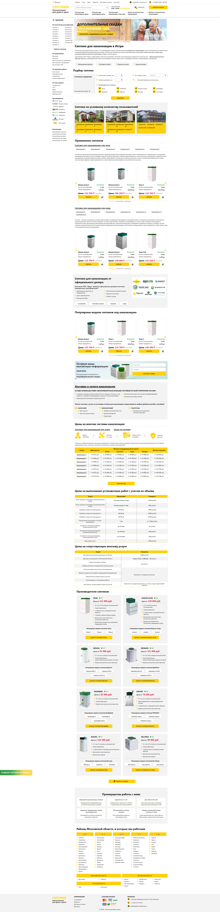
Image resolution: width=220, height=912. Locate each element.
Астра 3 (134, 632)
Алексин (81, 838)
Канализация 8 (154, 149)
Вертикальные (56, 94)
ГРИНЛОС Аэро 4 (154, 716)
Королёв (99, 855)
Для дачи (55, 58)
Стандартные (56, 85)
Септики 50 (68, 36)
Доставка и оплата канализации (95, 386)
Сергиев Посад (137, 855)
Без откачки (55, 72)
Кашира (99, 847)
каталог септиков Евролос (99, 681)
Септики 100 (68, 40)
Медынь (117, 840)
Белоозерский (83, 847)
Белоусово (82, 849)
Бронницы (82, 855)
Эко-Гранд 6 (160, 764)
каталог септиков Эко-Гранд (145, 770)
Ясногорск (104, 887)
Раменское (136, 847)
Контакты (117, 2)
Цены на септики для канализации (135, 13)
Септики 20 (68, 29)
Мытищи (117, 847)
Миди (54, 89)
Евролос (61, 106)
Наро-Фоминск (119, 849)
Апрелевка (82, 840)
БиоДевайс (62, 112)
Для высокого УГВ (57, 65)
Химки (153, 847)
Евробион (62, 109)
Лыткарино (100, 864)
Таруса (153, 840)
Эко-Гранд (62, 123)
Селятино (136, 853)
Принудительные (57, 74)
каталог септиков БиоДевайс (99, 726)
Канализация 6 (139, 149)
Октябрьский (119, 860)
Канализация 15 (157, 212)
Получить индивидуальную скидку (96, 34)
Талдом (153, 838)
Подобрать (120, 98)
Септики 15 (68, 27)
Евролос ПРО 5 (107, 671)
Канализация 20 (81, 214)
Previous (74, 181)
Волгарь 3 (87, 764)
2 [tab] (119, 201)
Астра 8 (146, 632)
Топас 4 (141, 185)
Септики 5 (55, 34)
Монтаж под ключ (123, 64)
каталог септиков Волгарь (99, 770)
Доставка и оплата (106, 2)
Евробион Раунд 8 (136, 671)
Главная (77, 2)
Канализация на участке (59, 140)
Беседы (81, 851)
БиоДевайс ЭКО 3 (99, 721)
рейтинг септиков (122, 781)
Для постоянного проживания (61, 60)
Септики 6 (55, 36)
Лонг (53, 87)
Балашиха (82, 844)
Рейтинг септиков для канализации (157, 13)
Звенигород (100, 838)
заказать (88, 197)
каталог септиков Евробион (145, 681)
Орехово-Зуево (120, 862)
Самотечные (56, 76)
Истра (99, 842)
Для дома (55, 56)
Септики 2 (55, 27)
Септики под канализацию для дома (93, 208)
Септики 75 (68, 38)
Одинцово (118, 858)
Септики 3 (55, 29)
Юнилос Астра (63, 104)
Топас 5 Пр (142, 252)
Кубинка (99, 858)
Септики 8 (55, 38)
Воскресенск (82, 862)
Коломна (99, 853)
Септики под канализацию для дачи (92, 145)
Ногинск (117, 853)
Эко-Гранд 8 (146, 764)
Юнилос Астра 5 (83, 185)
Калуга (99, 844)
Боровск (81, 853)
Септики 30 (68, 32)
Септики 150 (68, 42)
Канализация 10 (125, 212)
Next (164, 181)
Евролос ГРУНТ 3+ (99, 675)
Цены (89, 2)
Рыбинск (136, 851)
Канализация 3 (95, 149)
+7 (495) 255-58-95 (137, 903)
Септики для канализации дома (81, 13)
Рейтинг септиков (60, 49)
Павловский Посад (139, 838)
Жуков (141, 881)
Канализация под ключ (59, 132)
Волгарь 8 (112, 764)
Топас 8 (110, 632)
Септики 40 (68, 34)
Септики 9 (55, 40)
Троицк (153, 842)
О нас (83, 2)
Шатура (153, 851)
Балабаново (82, 842)
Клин (98, 851)
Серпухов (136, 860)
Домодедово (83, 869)
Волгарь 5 (100, 764)
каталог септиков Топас (99, 637)
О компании (82, 303)
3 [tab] (127, 201)
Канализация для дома (59, 134)
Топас (60, 101)
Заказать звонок (158, 7)
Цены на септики (141, 64)
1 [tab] (112, 201)
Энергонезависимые (58, 78)
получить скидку (149, 374)
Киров (99, 849)
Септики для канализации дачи (98, 13)
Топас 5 (141, 339)
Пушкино (136, 844)
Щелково (154, 853)
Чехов (153, 849)
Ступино (135, 867)
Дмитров (81, 864)
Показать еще (121, 483)
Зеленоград (100, 840)
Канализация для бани (59, 138)
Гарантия (95, 2)
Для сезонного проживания (60, 62)
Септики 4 (55, 32)
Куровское (100, 860)
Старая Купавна (138, 864)
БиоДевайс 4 (92, 716)
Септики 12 (55, 44)
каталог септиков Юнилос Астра (145, 637)
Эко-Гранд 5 (132, 764)
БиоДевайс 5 (106, 716)
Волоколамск (83, 860)
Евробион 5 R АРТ (154, 671)
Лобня (99, 862)
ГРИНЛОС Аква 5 (136, 716)
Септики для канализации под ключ (117, 13)
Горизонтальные (57, 92)
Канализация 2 (80, 149)
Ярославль (82, 879)
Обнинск (117, 855)
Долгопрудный (83, 867)
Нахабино (118, 851)
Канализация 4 (110, 149)
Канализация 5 (125, 149)
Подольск (136, 840)
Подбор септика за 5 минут (16, 773)
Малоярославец (120, 838)
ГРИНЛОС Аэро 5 (146, 721)
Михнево (118, 842)
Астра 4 (157, 632)
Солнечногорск (138, 862)
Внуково (81, 858)
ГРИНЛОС (62, 115)
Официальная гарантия (85, 64)
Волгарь (61, 119)
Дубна (80, 871)
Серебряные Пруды (139, 858)
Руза (134, 849)
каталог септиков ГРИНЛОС (145, 726)
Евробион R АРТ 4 (146, 675)
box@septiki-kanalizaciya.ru (139, 906)
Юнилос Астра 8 (113, 252)
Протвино (136, 842)
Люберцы (100, 867)
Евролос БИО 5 (91, 671)
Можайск (118, 844)
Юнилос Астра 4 (113, 185)
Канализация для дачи (59, 136)
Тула (152, 844)
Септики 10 (55, 42)
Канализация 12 (141, 212)
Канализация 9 (110, 212)
